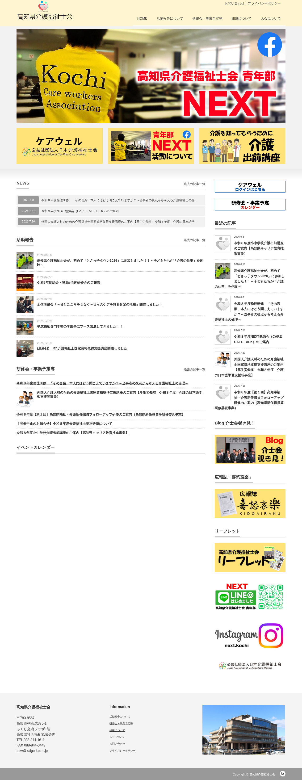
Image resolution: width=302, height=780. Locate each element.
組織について (242, 18)
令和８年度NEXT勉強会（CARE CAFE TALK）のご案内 (80, 211)
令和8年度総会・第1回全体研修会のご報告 (68, 282)
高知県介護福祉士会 (262, 774)
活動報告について (170, 18)
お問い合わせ (234, 3)
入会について (271, 18)
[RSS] (282, 773)
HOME (142, 18)
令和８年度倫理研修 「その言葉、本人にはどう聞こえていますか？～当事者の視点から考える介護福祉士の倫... (119, 200)
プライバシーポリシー (264, 3)
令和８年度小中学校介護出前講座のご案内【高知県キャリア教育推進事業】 (73, 433)
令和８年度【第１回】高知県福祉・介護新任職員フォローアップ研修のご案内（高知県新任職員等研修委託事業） (101, 414)
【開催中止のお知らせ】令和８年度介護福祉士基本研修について (64, 423)
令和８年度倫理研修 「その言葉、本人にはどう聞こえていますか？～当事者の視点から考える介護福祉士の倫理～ (102, 383)
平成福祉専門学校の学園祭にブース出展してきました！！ (80, 326)
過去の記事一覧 (194, 184)
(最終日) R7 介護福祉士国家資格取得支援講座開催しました (82, 348)
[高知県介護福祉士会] (45, 12)
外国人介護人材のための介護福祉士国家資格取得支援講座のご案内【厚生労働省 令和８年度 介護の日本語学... (119, 221)
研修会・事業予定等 (207, 18)
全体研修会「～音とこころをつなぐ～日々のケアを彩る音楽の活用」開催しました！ (100, 304)
